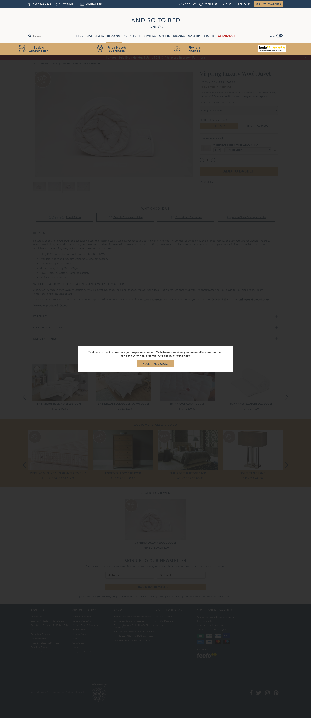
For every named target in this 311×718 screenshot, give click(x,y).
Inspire (226, 4)
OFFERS (164, 35)
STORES (209, 35)
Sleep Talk (242, 4)
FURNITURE (132, 35)
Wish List (211, 4)
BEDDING (114, 35)
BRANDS (179, 35)
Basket (275, 35)
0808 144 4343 (41, 4)
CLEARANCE (226, 35)
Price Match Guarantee (116, 49)
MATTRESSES (95, 35)
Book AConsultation (39, 49)
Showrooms (67, 4)
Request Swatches (268, 4)
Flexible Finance (194, 49)
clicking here (181, 355)
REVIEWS (150, 35)
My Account (187, 4)
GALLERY (194, 35)
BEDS (79, 35)
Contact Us (94, 4)
